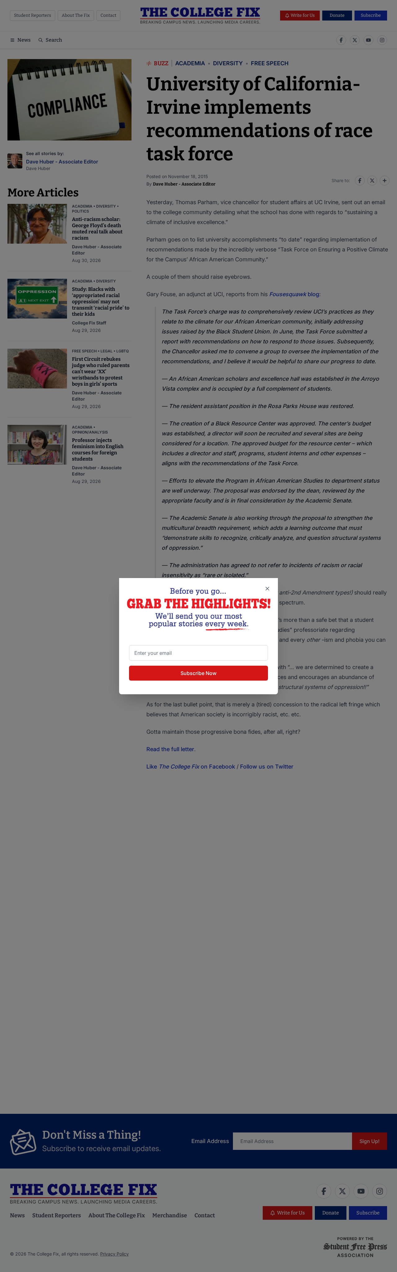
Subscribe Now (198, 673)
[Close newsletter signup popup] (267, 588)
